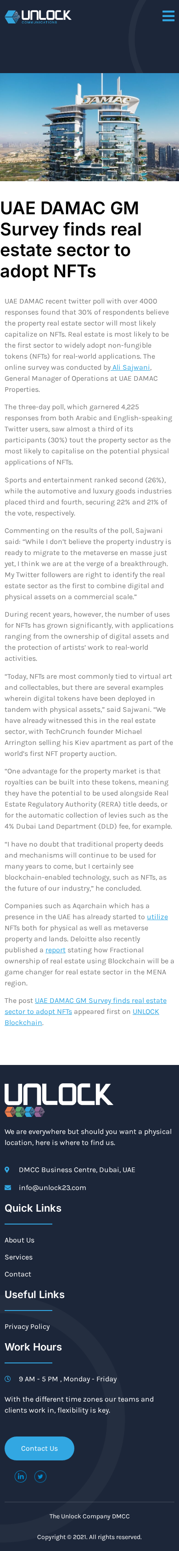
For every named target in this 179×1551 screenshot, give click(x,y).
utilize (157, 916)
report (55, 949)
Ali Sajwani (130, 367)
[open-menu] (168, 16)
